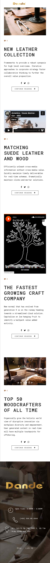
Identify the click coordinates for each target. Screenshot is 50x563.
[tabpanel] (25, 21)
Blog (19, 548)
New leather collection (21, 52)
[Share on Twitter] (25, 83)
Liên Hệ (29, 548)
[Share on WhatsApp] (28, 83)
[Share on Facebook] (21, 83)
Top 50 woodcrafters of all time (22, 404)
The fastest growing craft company (24, 292)
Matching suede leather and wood (24, 152)
